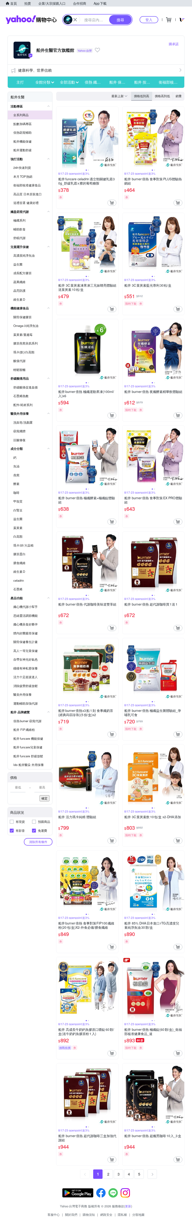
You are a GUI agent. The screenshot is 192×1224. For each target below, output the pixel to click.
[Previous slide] (59, 137)
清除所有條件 (38, 841)
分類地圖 (138, 1214)
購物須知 (89, 1214)
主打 (20, 82)
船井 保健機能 (120, 82)
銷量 (179, 96)
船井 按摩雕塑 (145, 82)
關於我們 (71, 1214)
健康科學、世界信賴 (35, 70)
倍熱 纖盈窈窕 (96, 82)
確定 (44, 798)
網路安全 (106, 1214)
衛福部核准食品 (170, 82)
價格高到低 (162, 96)
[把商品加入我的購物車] (111, 203)
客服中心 (54, 1214)
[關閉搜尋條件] (75, 19)
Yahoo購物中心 (31, 19)
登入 (148, 19)
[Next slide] (115, 137)
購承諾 (174, 43)
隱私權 (122, 1214)
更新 (128, 1206)
